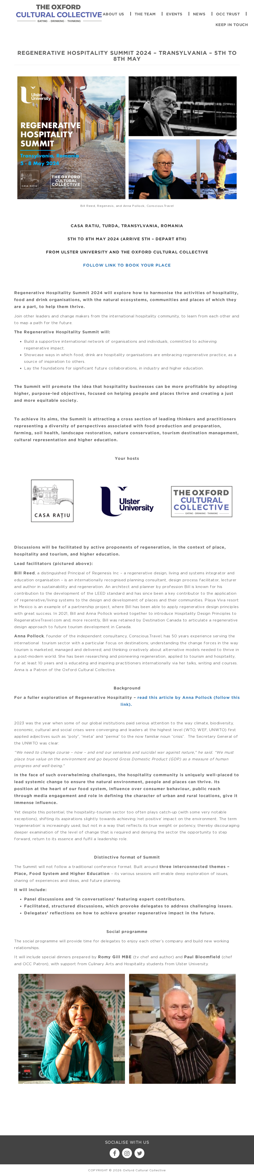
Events (174, 14)
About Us (113, 14)
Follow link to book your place (127, 265)
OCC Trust (228, 14)
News (199, 14)
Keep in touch (232, 25)
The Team (145, 14)
